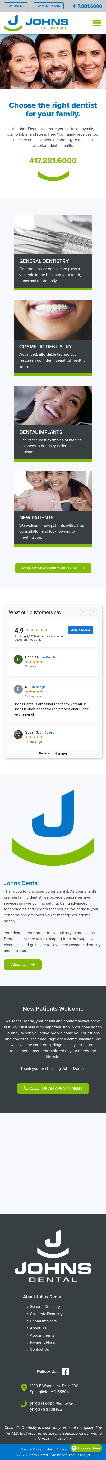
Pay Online (16, 6)
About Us (38, 1328)
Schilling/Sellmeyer (76, 1454)
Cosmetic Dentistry (46, 1313)
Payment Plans (48, 6)
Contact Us (39, 1349)
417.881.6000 (87, 6)
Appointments (42, 1335)
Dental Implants (43, 1321)
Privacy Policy (31, 1449)
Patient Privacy (55, 1449)
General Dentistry (45, 1306)
